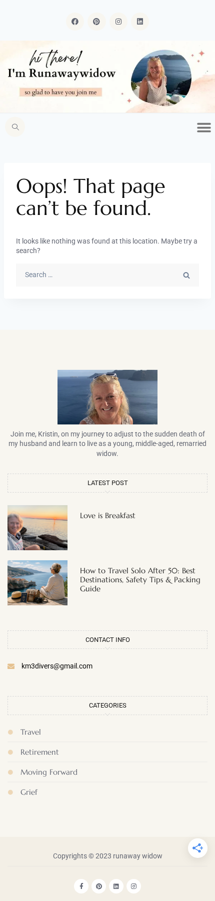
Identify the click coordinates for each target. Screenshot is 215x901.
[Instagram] (119, 22)
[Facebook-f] (81, 886)
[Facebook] (75, 22)
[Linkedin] (140, 22)
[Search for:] (107, 275)
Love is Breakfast (108, 515)
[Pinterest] (97, 22)
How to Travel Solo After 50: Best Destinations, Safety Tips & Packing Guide (140, 579)
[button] (15, 127)
